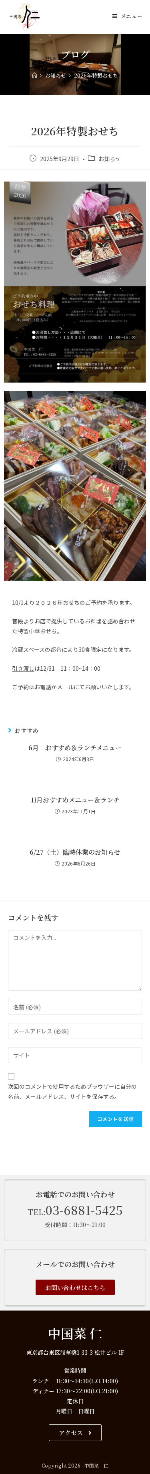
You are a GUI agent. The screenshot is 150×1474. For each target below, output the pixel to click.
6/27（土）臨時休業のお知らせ (75, 852)
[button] (75, 1287)
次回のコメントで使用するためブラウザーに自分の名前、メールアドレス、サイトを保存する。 (72, 1091)
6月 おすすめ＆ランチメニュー (75, 747)
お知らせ (109, 159)
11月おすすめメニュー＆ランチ (75, 800)
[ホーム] (34, 75)
